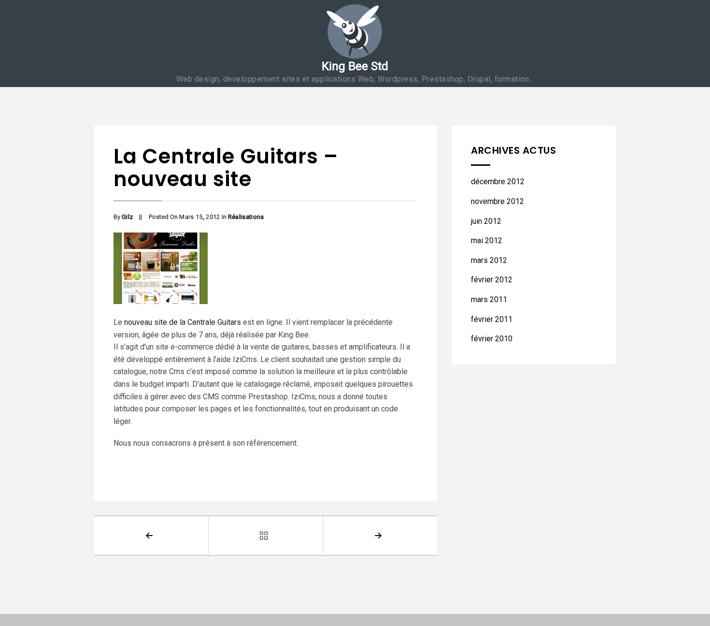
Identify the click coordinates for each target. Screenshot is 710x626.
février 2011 (491, 319)
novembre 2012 (497, 201)
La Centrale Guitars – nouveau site (226, 167)
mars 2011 (489, 299)
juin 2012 (486, 221)
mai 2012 (486, 240)
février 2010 (491, 338)
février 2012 (491, 279)
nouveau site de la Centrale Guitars (181, 322)
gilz (127, 216)
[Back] (266, 535)
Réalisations (246, 216)
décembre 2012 (498, 181)
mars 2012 (489, 260)
